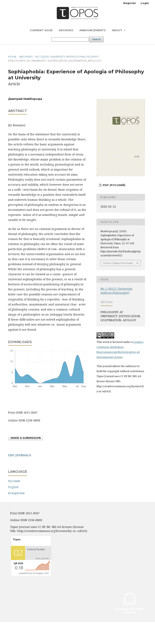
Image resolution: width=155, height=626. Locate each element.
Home (12, 56)
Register (129, 3)
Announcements (92, 30)
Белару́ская (16, 493)
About (117, 30)
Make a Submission (26, 437)
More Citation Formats (118, 263)
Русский (14, 481)
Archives (66, 30)
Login (145, 3)
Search (96, 39)
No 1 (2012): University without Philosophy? (67, 56)
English (13, 487)
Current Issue (41, 30)
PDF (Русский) (113, 185)
